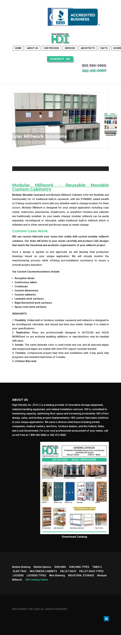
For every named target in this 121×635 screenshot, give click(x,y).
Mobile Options (42, 566)
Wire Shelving (57, 575)
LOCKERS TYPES (36, 575)
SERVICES (70, 48)
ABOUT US (32, 48)
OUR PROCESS (51, 48)
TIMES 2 (97, 566)
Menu (21, 168)
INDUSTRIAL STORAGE (81, 575)
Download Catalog (111, 133)
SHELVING (60, 566)
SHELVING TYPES (79, 566)
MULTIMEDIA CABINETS (43, 571)
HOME (18, 48)
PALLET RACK (68, 571)
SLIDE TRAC (20, 571)
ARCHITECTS (88, 48)
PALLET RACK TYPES (91, 571)
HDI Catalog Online (37, 579)
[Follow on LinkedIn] (106, 618)
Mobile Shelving (21, 566)
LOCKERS (18, 575)
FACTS (104, 48)
